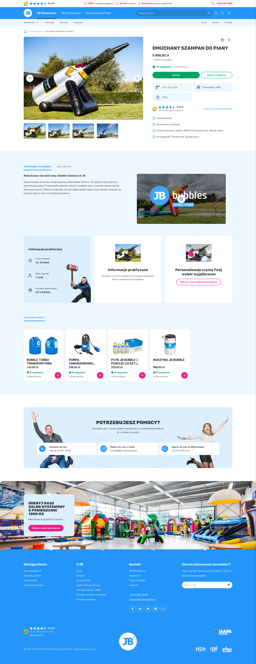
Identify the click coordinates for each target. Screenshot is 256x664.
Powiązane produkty (34, 317)
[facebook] (132, 608)
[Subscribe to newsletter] (228, 585)
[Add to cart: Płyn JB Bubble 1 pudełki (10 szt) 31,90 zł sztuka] (142, 375)
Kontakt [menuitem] (228, 22)
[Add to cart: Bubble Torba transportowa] (58, 375)
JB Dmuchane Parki (98, 13)
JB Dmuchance (46, 13)
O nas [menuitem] (204, 22)
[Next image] (137, 78)
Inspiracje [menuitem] (78, 22)
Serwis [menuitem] (216, 22)
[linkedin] (140, 608)
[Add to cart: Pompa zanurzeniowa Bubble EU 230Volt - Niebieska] (100, 375)
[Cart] (229, 13)
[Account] (216, 13)
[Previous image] (29, 78)
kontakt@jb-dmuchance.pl (142, 599)
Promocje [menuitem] (49, 22)
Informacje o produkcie (37, 166)
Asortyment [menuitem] (29, 22)
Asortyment (36, 31)
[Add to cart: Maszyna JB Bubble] (184, 375)
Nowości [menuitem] (64, 22)
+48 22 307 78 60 (138, 594)
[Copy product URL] (222, 40)
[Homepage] (28, 13)
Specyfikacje (64, 166)
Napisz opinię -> (37, 635)
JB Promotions (71, 13)
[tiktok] (163, 608)
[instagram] (155, 608)
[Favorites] (222, 13)
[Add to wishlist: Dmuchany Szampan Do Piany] (229, 40)
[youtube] (148, 608)
